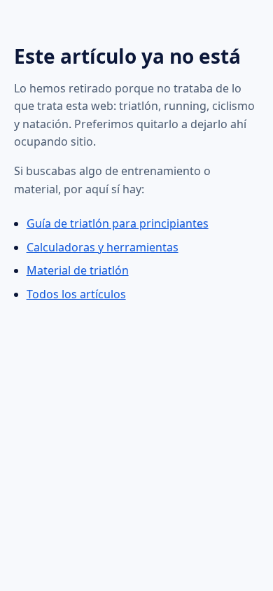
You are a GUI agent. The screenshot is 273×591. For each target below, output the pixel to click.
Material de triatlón (78, 270)
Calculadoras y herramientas (102, 247)
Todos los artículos (76, 294)
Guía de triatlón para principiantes (118, 223)
